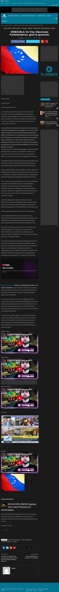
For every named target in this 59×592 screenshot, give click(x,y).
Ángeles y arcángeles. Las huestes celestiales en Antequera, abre (51, 105)
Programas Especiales (13, 15)
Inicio (2, 3)
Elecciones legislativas (27, 539)
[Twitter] (54, 5)
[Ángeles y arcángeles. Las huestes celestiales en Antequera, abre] (42, 104)
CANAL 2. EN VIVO (7, 28)
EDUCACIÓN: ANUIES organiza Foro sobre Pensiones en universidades (18, 507)
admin (21, 37)
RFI (10, 103)
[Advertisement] (29, 9)
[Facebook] (49, 5)
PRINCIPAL (53, 28)
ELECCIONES (24, 28)
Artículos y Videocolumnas (28, 15)
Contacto (20, 3)
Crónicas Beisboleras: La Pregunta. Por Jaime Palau (31, 557)
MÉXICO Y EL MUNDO (45, 28)
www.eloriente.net (8, 285)
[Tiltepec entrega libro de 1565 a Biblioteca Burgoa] (42, 123)
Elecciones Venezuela (6, 541)
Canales (49, 15)
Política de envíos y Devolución (39, 3)
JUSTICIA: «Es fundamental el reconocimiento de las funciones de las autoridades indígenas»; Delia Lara (9, 559)
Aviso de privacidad (27, 3)
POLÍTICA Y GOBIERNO (16, 28)
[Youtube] (57, 5)
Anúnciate (15, 3)
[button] (56, 18)
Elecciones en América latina (14, 539)
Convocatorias (41, 15)
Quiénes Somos (8, 3)
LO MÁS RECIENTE (36, 28)
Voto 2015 (15, 541)
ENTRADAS (30, 28)
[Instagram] (52, 5)
